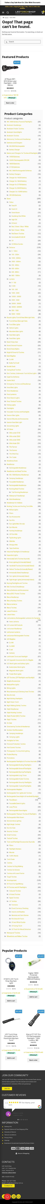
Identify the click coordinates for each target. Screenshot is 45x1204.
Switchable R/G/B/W (18, 237)
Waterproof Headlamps (17, 496)
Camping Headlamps (16, 478)
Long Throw (13, 807)
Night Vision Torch (13, 702)
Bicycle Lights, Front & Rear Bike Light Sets (21, 317)
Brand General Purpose (14, 345)
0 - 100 (14, 282)
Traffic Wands (13, 856)
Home (6, 17)
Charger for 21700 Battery (18, 184)
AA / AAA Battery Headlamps (19, 475)
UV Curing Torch (17, 926)
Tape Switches (14, 548)
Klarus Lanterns (12, 604)
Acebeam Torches (13, 136)
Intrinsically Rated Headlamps (19, 572)
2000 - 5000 (15, 300)
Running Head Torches (16, 489)
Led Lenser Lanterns (13, 632)
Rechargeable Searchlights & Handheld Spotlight (23, 796)
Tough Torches (12, 877)
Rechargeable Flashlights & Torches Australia (22, 761)
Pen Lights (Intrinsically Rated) (19, 576)
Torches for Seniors (13, 870)
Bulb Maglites (11, 356)
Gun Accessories (14, 517)
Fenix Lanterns (11, 394)
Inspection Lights (12, 555)
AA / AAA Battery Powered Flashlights (19, 122)
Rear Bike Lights (14, 335)
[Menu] (3, 12)
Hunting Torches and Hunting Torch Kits (20, 506)
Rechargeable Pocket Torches (19, 779)
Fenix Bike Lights (12, 387)
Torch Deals (11, 859)
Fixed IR (14, 205)
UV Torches (13, 901)
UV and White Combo (18, 922)
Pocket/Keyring (12, 754)
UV (12, 240)
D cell (11, 649)
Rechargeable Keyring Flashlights (20, 772)
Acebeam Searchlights (14, 132)
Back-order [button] (10, 103)
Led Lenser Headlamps (14, 628)
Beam (9, 198)
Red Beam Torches (18, 233)
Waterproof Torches (13, 933)
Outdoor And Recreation (15, 730)
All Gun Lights (13, 510)
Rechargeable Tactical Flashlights (20, 786)
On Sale (9, 723)
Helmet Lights (13, 328)
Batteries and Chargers (14, 143)
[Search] (8, 12)
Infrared (14, 223)
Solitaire (12, 653)
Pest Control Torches (14, 747)
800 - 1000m (16, 275)
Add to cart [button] (11, 1001)
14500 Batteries (14, 157)
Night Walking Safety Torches (16, 705)
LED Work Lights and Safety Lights (18, 663)
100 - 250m (15, 254)
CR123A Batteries (15, 195)
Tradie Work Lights (15, 674)
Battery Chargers (15, 174)
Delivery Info (8, 1126)
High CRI (14, 219)
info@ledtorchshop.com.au (14, 1183)
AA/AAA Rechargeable (17, 146)
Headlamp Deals (12, 461)
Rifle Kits (12, 541)
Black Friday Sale (12, 342)
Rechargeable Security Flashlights (20, 782)
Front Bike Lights (14, 324)
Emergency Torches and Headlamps (19, 384)
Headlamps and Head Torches (17, 471)
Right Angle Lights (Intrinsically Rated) (21, 580)
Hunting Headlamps (15, 531)
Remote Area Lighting (14, 821)
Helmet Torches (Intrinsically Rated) (21, 569)
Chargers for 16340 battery (18, 191)
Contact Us (8, 1186)
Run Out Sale (11, 828)
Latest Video (11, 614)
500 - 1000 (15, 310)
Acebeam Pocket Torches (15, 128)
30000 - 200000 (17, 307)
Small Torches (11, 835)
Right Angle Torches (13, 824)
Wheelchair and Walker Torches (17, 936)
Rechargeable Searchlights (18, 810)
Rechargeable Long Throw (18, 775)
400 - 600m (15, 268)
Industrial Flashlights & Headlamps (18, 551)
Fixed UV (14, 209)
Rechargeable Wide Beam (15, 817)
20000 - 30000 (16, 303)
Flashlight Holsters (15, 849)
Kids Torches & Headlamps (15, 587)
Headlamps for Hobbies (14, 503)
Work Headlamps (14, 499)
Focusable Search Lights (17, 803)
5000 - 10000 (16, 314)
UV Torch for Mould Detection (21, 929)
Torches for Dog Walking (15, 866)
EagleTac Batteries (13, 377)
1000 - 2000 (15, 293)
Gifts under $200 (14, 436)
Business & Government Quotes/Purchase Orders (19, 1143)
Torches (9, 863)
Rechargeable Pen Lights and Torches (19, 793)
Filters (11, 513)
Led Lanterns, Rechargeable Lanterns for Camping (23, 618)
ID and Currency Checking (20, 908)
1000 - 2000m (16, 258)
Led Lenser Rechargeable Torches (18, 635)
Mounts (11, 852)
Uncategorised (11, 880)
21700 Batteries (14, 167)
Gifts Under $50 (14, 443)
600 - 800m (15, 272)
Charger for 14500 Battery (18, 177)
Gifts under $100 (14, 433)
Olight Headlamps (13, 709)
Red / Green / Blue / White (20, 226)
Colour (11, 202)
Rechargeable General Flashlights (20, 768)
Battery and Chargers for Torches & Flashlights (22, 153)
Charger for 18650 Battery (18, 181)
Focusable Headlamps (16, 482)
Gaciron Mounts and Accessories (17, 419)
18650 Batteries (14, 164)
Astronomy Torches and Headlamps (19, 139)
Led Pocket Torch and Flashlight (17, 656)
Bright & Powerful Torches (15, 352)
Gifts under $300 (14, 440)
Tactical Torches (12, 838)
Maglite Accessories (13, 681)
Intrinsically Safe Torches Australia (18, 559)
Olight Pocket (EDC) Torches (16, 716)
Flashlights (10, 408)
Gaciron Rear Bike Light (14, 422)
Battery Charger (14, 149)
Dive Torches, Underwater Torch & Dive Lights (22, 373)
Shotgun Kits (13, 545)
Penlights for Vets (13, 740)
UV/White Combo (17, 244)
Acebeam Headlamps (14, 125)
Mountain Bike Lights (16, 331)
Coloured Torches (15, 891)
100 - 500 (15, 289)
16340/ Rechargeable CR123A (19, 160)
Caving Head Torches (14, 370)
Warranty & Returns (10, 1132)
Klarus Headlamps (13, 597)
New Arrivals (11, 695)
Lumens (12, 279)
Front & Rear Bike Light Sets (18, 321)
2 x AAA (12, 646)
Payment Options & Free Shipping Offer (16, 1129)
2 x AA (11, 359)
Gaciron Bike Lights (13, 415)
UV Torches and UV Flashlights (17, 887)
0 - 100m (14, 251)
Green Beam (16, 212)
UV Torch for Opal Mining (15, 884)
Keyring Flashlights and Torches (17, 583)
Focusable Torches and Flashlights (18, 412)
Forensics (15, 905)
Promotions (11, 758)
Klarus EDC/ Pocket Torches (16, 593)
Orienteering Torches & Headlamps (18, 726)
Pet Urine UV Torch (18, 919)
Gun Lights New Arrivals (17, 524)
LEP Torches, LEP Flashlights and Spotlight (21, 677)
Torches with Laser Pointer (15, 873)
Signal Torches (14, 898)
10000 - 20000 (16, 296)
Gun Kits (12, 520)
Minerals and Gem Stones (20, 915)
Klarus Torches (12, 608)
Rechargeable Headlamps (17, 468)
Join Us (7, 1088)
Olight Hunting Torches (14, 712)
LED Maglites (11, 639)
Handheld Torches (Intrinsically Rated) (21, 566)
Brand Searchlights (13, 349)
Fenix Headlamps (12, 391)
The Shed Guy (13, 454)
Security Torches (12, 831)
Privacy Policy (8, 1137)
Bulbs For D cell (14, 363)
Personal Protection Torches (16, 744)
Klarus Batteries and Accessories (17, 590)
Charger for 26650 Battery (18, 188)
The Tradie (12, 457)
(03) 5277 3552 (11, 1181)
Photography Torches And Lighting (18, 751)
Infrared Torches (14, 894)
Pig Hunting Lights (15, 538)
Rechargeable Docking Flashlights (20, 765)
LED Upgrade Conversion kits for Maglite (20, 660)
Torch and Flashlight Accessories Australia (21, 842)
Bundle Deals (11, 366)
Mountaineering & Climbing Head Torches (20, 691)
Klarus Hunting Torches (14, 600)
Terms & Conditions (10, 1135)
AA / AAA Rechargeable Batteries (20, 170)
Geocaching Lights (13, 426)
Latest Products (12, 611)
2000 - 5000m (16, 261)
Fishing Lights (11, 405)
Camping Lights (14, 737)
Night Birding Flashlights (14, 698)
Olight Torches (11, 719)
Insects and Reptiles (18, 912)
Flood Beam (13, 800)
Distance (12, 247)
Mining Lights (11, 688)
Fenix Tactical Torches (14, 401)
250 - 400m (15, 265)
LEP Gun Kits (13, 534)
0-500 (13, 286)
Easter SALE (11, 380)
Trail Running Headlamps (20, 492)
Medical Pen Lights (13, 684)
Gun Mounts (13, 527)
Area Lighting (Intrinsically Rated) (20, 562)
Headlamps (10, 464)
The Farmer (13, 447)
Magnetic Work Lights (16, 670)
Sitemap (6, 1140)
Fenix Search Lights (13, 398)
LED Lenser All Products (14, 625)
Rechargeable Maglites (14, 789)
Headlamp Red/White (19, 216)
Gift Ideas (10, 429)
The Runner (13, 450)
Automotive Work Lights (17, 667)
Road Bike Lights (14, 338)
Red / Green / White (18, 230)
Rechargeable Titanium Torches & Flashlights (22, 814)
